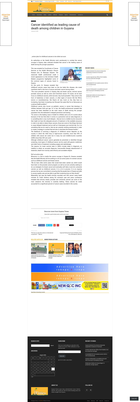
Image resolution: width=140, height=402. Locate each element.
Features (61, 14)
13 (43, 366)
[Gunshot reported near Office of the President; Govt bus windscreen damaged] (56, 248)
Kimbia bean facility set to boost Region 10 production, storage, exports (95, 95)
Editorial (55, 14)
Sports (66, 14)
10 (33, 366)
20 (43, 369)
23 (53, 369)
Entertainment (73, 14)
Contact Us (80, 14)
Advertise (62, 1)
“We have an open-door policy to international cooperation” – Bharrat (42, 233)
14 (46, 366)
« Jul (32, 376)
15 (49, 366)
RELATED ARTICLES (37, 239)
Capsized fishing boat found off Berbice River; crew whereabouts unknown (71, 233)
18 (36, 369)
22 (49, 369)
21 (46, 369)
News (45, 14)
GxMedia (41, 400)
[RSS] (108, 1)
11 (36, 366)
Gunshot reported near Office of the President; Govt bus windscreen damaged (55, 256)
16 (53, 366)
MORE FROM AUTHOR (51, 239)
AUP (66, 1)
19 (40, 369)
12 (40, 366)
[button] (107, 15)
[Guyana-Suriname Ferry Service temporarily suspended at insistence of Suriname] (39, 248)
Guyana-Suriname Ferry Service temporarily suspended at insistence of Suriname (38, 256)
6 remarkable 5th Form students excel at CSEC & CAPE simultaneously (97, 83)
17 (33, 369)
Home (58, 1)
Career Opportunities (77, 1)
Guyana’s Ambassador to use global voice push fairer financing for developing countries (96, 89)
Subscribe (69, 217)
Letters (49, 14)
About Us (70, 1)
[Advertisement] (82, 7)
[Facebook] (106, 1)
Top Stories (39, 14)
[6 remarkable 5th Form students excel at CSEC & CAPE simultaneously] (74, 248)
